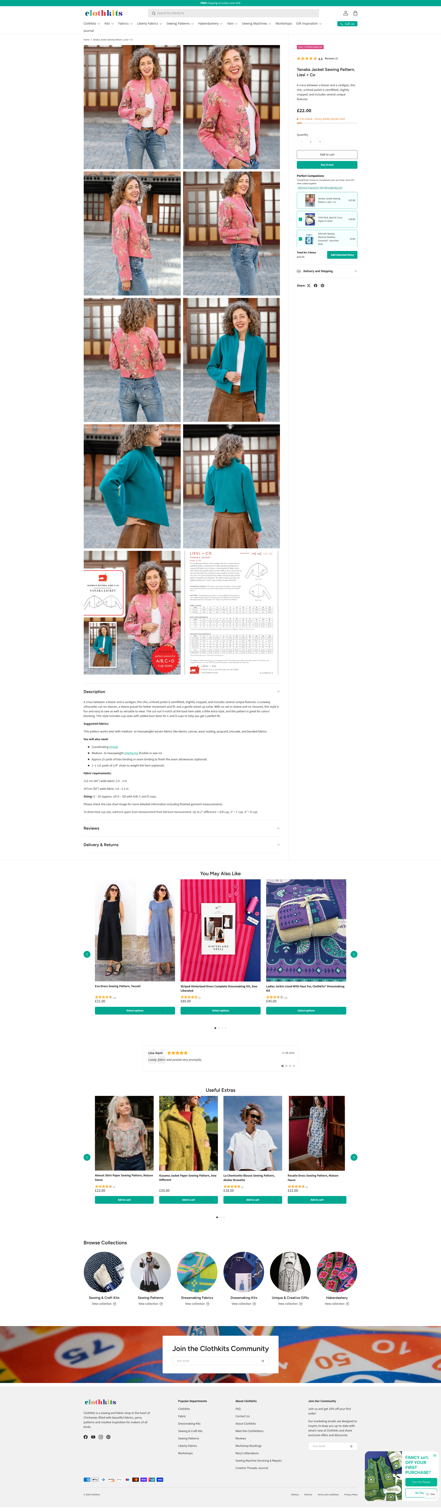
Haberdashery (208, 23)
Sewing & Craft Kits (104, 1298)
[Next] (354, 954)
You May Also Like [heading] (220, 873)
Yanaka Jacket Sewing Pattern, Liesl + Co (113, 40)
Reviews (240, 1438)
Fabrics (123, 23)
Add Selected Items (342, 255)
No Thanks (421, 1493)
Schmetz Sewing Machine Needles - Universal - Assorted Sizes (328, 239)
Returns (308, 1494)
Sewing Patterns (178, 23)
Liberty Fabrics (147, 23)
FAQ (238, 1409)
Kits (107, 23)
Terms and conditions (328, 1494)
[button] (355, 13)
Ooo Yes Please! (421, 1482)
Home (86, 40)
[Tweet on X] (308, 285)
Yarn (230, 23)
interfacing (131, 753)
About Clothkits (245, 1424)
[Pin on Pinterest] (322, 285)
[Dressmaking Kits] (243, 1272)
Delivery (295, 1494)
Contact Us (242, 1416)
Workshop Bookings (248, 1446)
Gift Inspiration (307, 23)
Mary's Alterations (247, 1453)
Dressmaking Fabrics (197, 1298)
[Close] (435, 1455)
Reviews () (331, 58)
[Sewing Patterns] (150, 1272)
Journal (89, 31)
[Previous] (87, 954)
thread (113, 747)
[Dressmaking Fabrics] (197, 1272)
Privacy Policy (350, 1494)
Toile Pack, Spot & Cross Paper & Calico (330, 219)
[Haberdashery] (337, 1272)
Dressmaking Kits (243, 1298)
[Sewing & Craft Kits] (104, 1272)
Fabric (182, 1416)
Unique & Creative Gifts (290, 1298)
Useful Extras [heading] (220, 1090)
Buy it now (327, 165)
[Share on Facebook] (315, 285)
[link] (220, 1058)
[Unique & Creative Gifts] (290, 1272)
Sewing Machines (254, 23)
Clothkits (90, 23)
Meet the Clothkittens (249, 1431)
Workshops (284, 23)
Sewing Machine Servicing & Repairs (258, 1461)
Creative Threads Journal (251, 1468)
